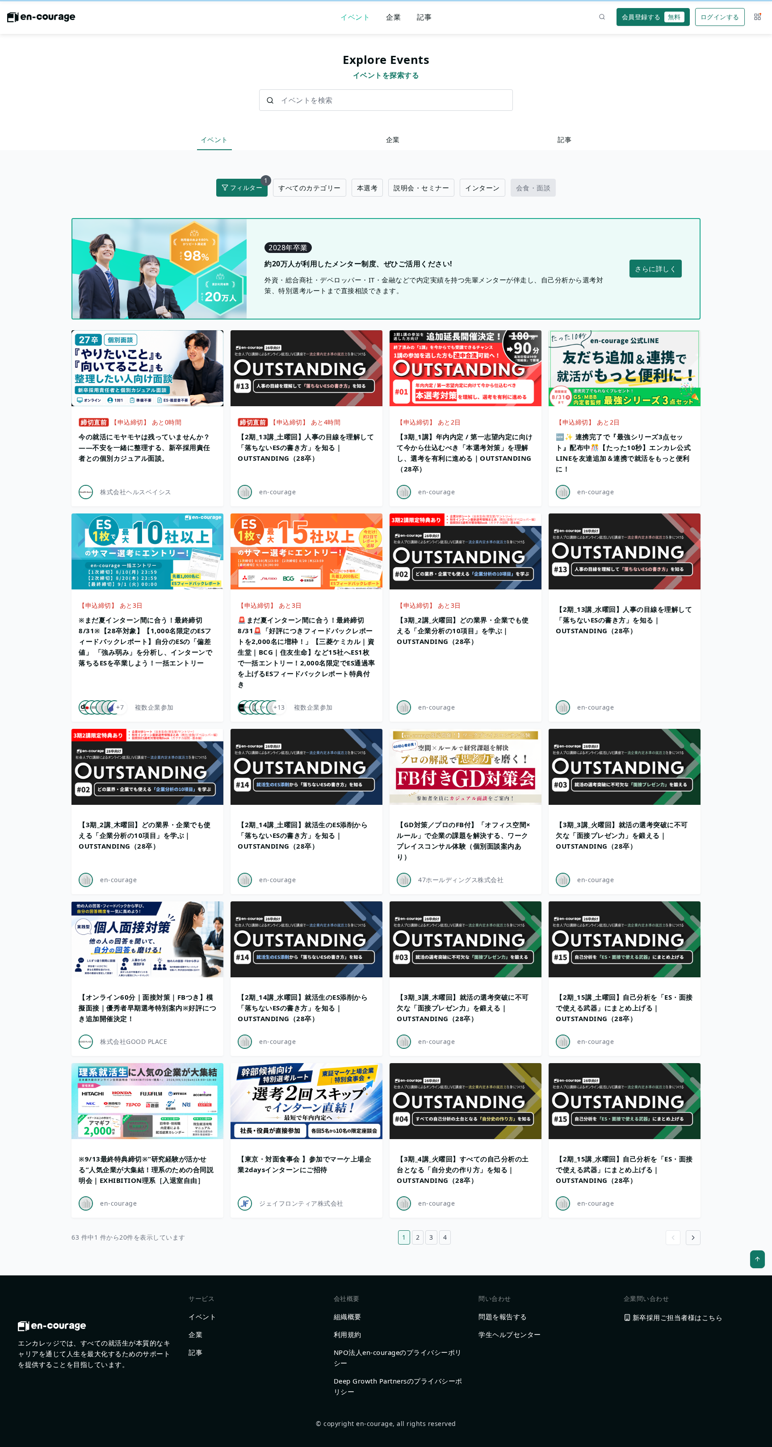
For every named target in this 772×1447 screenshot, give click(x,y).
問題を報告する (502, 1316)
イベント (355, 17)
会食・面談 (533, 187)
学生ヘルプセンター (509, 1334)
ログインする (720, 17)
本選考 (367, 187)
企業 (393, 17)
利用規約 (347, 1334)
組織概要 (347, 1316)
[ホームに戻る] (41, 20)
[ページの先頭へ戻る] (757, 1259)
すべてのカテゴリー (309, 187)
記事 (424, 17)
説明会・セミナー (421, 187)
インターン (482, 187)
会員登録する (651, 17)
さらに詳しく (655, 268)
